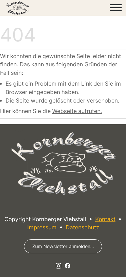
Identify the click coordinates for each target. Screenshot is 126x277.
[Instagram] (58, 265)
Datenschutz (82, 227)
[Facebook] (67, 265)
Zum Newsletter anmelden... (63, 246)
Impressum (42, 227)
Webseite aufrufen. (77, 111)
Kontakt (105, 219)
